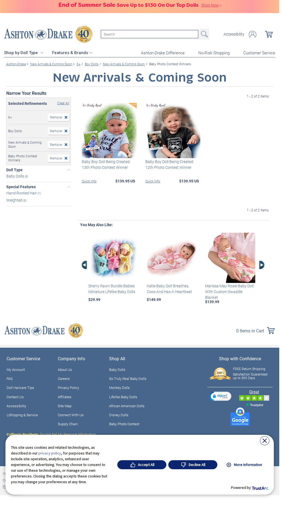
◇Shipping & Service (22, 414)
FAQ (10, 378)
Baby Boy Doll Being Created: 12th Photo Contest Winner (169, 164)
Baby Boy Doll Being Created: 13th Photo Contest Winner (106, 164)
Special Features (21, 187)
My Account (16, 369)
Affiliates (64, 396)
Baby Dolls (15, 176)
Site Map (64, 405)
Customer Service (259, 52)
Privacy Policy (68, 387)
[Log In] (252, 34)
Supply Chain (68, 423)
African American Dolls (127, 405)
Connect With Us (71, 414)
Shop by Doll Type (21, 52)
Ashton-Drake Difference (163, 52)
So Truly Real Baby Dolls (127, 378)
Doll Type (14, 170)
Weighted (14, 200)
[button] (220, 396)
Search (203, 34)
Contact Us (15, 396)
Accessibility (234, 34)
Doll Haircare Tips (20, 387)
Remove (56, 117)
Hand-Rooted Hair (22, 192)
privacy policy (49, 453)
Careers (64, 378)
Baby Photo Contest (124, 423)
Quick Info (89, 181)
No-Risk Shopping (214, 52)
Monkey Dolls (119, 387)
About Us (65, 369)
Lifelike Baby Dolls (123, 396)
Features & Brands (70, 52)
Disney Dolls (118, 414)
